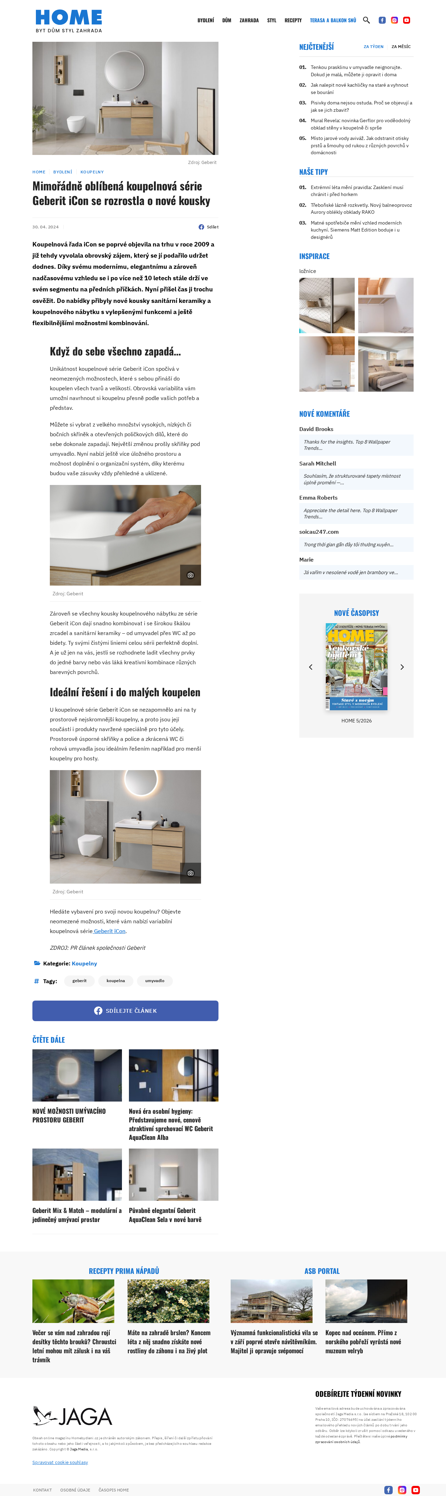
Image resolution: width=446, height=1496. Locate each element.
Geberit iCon (109, 930)
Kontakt (42, 1490)
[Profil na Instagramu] (394, 20)
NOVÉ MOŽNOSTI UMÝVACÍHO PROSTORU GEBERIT (69, 1115)
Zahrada (249, 20)
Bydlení (206, 20)
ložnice (307, 271)
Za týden (374, 46)
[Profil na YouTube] (406, 20)
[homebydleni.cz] (69, 20)
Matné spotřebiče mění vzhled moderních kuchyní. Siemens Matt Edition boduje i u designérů (356, 230)
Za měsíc (401, 46)
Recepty (293, 20)
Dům (226, 20)
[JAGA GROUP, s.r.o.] (72, 1416)
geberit (79, 980)
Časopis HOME (114, 1490)
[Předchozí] (311, 667)
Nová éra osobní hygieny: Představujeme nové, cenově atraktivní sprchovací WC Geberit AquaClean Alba (171, 1124)
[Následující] (401, 667)
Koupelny (92, 171)
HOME (38, 171)
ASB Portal (322, 1271)
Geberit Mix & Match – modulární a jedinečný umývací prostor (77, 1214)
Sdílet (212, 226)
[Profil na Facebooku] (382, 20)
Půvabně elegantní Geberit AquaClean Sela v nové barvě (165, 1214)
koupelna (116, 980)
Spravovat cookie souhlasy (60, 1462)
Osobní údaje (75, 1490)
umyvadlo (154, 980)
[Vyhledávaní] (366, 20)
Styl (271, 20)
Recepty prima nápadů (124, 1271)
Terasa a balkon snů (333, 20)
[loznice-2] (327, 305)
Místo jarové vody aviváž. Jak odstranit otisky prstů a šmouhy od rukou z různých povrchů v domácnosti (360, 145)
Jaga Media (79, 1449)
